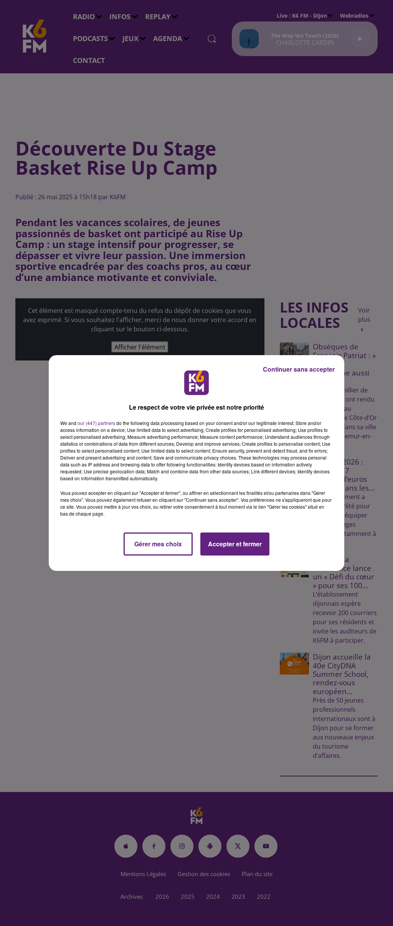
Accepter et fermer (235, 543)
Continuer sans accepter (299, 369)
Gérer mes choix (158, 543)
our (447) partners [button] (96, 423)
